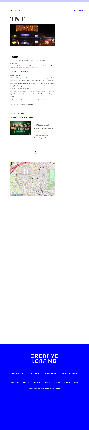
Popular (17, 10)
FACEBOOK (18, 374)
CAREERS (57, 382)
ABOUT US (26, 382)
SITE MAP (47, 382)
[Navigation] (6, 10)
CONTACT (36, 382)
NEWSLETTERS (69, 374)
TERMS (75, 382)
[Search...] (11, 10)
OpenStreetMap (46, 195)
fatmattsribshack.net (41, 135)
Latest (25, 10)
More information (17, 113)
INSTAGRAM (50, 374)
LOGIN (73, 10)
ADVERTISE (15, 382)
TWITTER (34, 374)
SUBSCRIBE (81, 10)
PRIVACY (67, 382)
